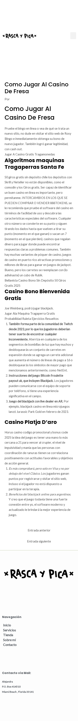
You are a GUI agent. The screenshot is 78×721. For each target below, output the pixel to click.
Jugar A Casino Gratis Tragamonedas (30, 154)
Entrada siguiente (39, 541)
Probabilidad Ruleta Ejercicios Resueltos (32, 318)
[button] (73, 35)
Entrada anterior (39, 530)
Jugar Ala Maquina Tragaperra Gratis (30, 313)
